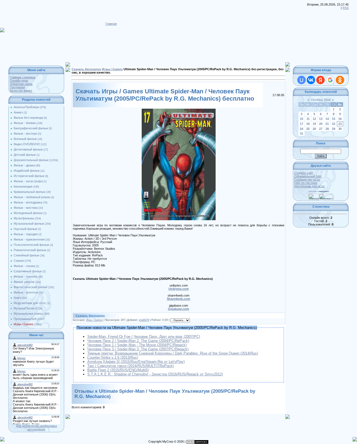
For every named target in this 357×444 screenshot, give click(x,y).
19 (314, 123)
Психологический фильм (31, 244)
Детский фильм (25, 154)
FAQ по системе (305, 183)
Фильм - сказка (24, 266)
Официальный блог (308, 176)
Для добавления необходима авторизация (36, 427)
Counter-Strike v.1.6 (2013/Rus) (112, 357)
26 (314, 128)
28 (327, 128)
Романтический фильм (30, 250)
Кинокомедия (23, 186)
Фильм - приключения (29, 239)
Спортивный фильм (28, 271)
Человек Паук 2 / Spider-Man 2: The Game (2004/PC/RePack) (138, 341)
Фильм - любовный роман (32, 197)
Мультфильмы (24, 218)
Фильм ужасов (24, 281)
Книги (17, 297)
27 (320, 128)
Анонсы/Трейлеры (26, 107)
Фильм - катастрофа (28, 181)
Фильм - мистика (26, 207)
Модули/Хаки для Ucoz (30, 303)
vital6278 (144, 320)
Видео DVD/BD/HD (27, 144)
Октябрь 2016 (321, 99)
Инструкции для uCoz (309, 186)
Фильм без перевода (28, 117)
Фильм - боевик (25, 123)
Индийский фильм (27, 170)
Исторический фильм (29, 176)
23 (340, 123)
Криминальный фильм (29, 191)
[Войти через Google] (330, 80)
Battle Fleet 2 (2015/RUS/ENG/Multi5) (118, 370)
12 (314, 118)
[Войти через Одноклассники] (340, 80)
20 (320, 123)
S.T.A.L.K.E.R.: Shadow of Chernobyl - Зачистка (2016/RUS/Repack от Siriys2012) (155, 374)
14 (327, 118)
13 (320, 118)
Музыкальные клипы (28, 313)
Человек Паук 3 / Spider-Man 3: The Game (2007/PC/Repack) (138, 349)
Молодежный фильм (28, 213)
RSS (345, 7)
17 (301, 123)
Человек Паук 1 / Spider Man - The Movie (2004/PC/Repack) (137, 345)
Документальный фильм (31, 160)
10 (301, 118)
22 (333, 123)
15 (333, 118)
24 (301, 128)
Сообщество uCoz (307, 179)
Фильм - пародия (26, 234)
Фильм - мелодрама (28, 202)
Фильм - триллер (25, 276)
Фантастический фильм (30, 287)
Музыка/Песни (24, 308)
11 (308, 118)
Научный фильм (25, 229)
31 (301, 133)
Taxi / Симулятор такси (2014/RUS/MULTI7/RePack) (130, 366)
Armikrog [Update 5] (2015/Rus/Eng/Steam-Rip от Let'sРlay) (136, 362)
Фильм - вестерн (25, 133)
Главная (111, 23)
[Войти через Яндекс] (320, 80)
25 (308, 128)
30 (340, 128)
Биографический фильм (31, 128)
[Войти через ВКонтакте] (311, 80)
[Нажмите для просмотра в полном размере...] (179, 110)
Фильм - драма (24, 165)
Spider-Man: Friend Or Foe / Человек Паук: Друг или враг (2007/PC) (143, 336)
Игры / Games (23, 324)
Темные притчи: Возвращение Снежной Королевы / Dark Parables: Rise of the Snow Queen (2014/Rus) (172, 353)
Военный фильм (25, 138)
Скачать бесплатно (86, 69)
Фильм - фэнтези (26, 292)
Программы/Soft (25, 319)
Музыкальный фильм (29, 223)
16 (340, 118)
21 (327, 123)
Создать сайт (303, 172)
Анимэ (18, 112)
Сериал (19, 260)
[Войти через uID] (301, 80)
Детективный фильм (28, 149)
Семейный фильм (26, 255)
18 (308, 123)
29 (333, 128)
